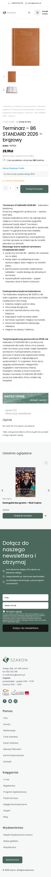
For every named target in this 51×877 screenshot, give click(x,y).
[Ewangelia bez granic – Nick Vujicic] (25, 482)
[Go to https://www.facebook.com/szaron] (5, 701)
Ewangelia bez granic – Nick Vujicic (22, 502)
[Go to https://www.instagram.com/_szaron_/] (16, 701)
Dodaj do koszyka (34, 189)
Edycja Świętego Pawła (13, 168)
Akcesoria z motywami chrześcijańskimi (20, 106)
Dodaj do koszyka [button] (23, 515)
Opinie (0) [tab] (11, 410)
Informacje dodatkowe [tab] (18, 413)
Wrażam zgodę (14, 611)
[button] (23, 121)
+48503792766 (17, 3)
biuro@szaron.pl (34, 3)
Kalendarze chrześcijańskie (23, 109)
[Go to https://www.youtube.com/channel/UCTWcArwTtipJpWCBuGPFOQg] (10, 701)
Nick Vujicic (7, 499)
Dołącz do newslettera (25, 628)
